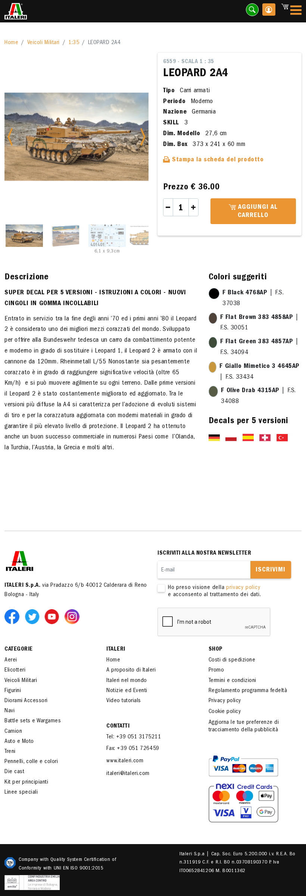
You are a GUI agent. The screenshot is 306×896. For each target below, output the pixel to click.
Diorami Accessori (26, 701)
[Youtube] (53, 616)
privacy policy (243, 588)
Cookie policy (225, 712)
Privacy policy (225, 701)
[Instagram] (72, 616)
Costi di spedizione (232, 660)
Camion (13, 732)
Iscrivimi (270, 570)
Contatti (117, 726)
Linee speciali (21, 793)
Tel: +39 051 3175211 (133, 737)
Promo (216, 670)
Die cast (14, 772)
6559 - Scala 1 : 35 (188, 62)
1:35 (73, 43)
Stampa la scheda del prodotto (217, 160)
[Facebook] (13, 616)
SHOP (216, 649)
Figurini (12, 691)
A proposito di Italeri (131, 670)
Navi (9, 711)
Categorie (18, 649)
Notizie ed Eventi (126, 691)
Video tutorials (123, 701)
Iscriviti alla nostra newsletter (204, 553)
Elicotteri (14, 670)
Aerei (10, 660)
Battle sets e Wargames (32, 721)
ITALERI (115, 649)
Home (11, 43)
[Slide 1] (24, 236)
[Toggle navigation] (296, 11)
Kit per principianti (26, 782)
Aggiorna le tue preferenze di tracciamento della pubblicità (244, 726)
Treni (10, 752)
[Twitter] (34, 616)
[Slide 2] (65, 236)
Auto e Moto (19, 742)
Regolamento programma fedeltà (248, 691)
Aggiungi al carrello (257, 211)
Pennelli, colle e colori (31, 762)
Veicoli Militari (43, 43)
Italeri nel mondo (126, 681)
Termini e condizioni (232, 681)
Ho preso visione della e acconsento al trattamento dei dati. (214, 591)
